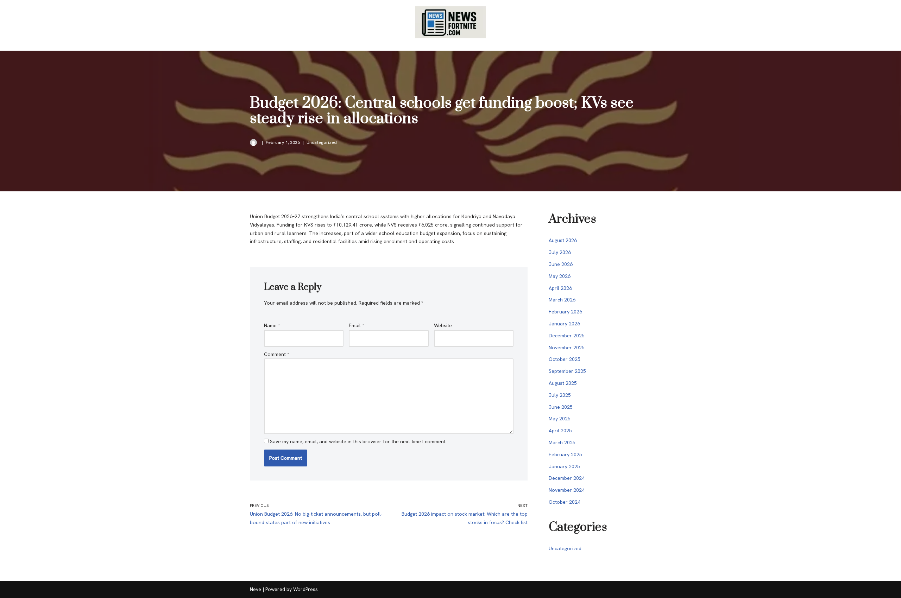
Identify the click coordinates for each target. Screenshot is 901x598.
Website (443, 325)
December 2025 (567, 335)
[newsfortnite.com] (450, 22)
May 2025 (560, 418)
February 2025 (565, 454)
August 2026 (563, 240)
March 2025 (562, 442)
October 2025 (564, 359)
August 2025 (563, 383)
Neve (255, 589)
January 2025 (564, 466)
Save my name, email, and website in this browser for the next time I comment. (358, 441)
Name (272, 325)
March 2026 (562, 300)
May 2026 (560, 276)
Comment (276, 354)
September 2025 (567, 371)
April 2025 (560, 430)
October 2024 (564, 502)
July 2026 (560, 252)
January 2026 (564, 323)
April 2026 (560, 288)
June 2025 (561, 407)
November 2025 (567, 347)
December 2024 (567, 478)
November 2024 (567, 490)
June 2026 (561, 264)
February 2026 (565, 311)
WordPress (305, 589)
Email (356, 325)
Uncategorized (322, 142)
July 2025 (560, 395)
